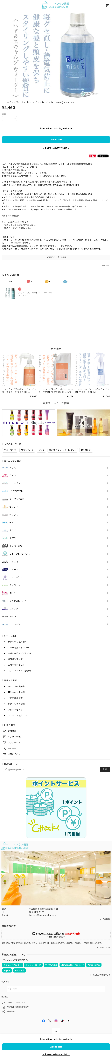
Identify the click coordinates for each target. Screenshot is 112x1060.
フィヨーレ (14, 585)
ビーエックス (15, 577)
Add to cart (56, 139)
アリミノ (13, 468)
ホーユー (13, 593)
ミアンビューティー (18, 601)
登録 (105, 769)
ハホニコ (13, 562)
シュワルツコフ (16, 499)
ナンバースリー (16, 546)
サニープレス (15, 483)
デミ (11, 522)
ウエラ (12, 475)
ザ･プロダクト (16, 491)
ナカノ (12, 530)
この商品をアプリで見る (56, 257)
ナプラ (12, 538)
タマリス (13, 515)
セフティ (13, 507)
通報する (105, 266)
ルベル (12, 616)
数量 (4, 114)
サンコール (14, 624)
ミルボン (13, 609)
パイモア (13, 569)
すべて (11, 281)
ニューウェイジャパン (19, 554)
